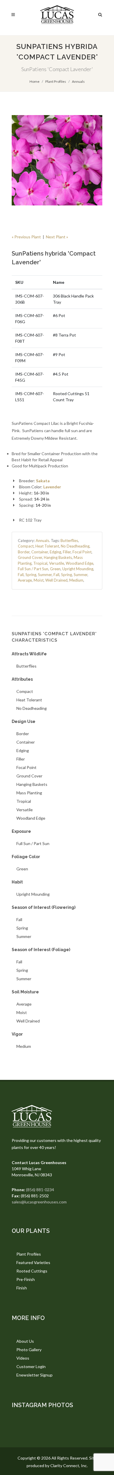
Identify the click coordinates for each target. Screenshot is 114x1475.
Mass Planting (29, 792)
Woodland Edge (79, 563)
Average (25, 580)
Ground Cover (30, 557)
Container (39, 552)
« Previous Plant (26, 236)
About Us (25, 1341)
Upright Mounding (77, 568)
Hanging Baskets (58, 557)
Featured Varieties (33, 1262)
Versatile (56, 563)
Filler (67, 552)
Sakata (43, 480)
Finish (21, 1287)
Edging (55, 552)
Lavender (52, 486)
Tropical (40, 563)
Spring (30, 574)
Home (34, 81)
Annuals (78, 81)
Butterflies (69, 540)
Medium (76, 580)
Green (55, 568)
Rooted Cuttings (31, 1270)
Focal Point (81, 552)
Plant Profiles (55, 81)
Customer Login (31, 1366)
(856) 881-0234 (40, 1189)
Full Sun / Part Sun (33, 568)
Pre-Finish (25, 1279)
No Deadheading (75, 546)
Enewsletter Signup (34, 1374)
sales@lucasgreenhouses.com (39, 1201)
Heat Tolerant (47, 546)
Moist (39, 580)
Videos (22, 1358)
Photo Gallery (29, 1349)
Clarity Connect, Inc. (69, 1465)
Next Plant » (57, 236)
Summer (45, 574)
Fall (21, 574)
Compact (26, 546)
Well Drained (56, 580)
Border (24, 552)
